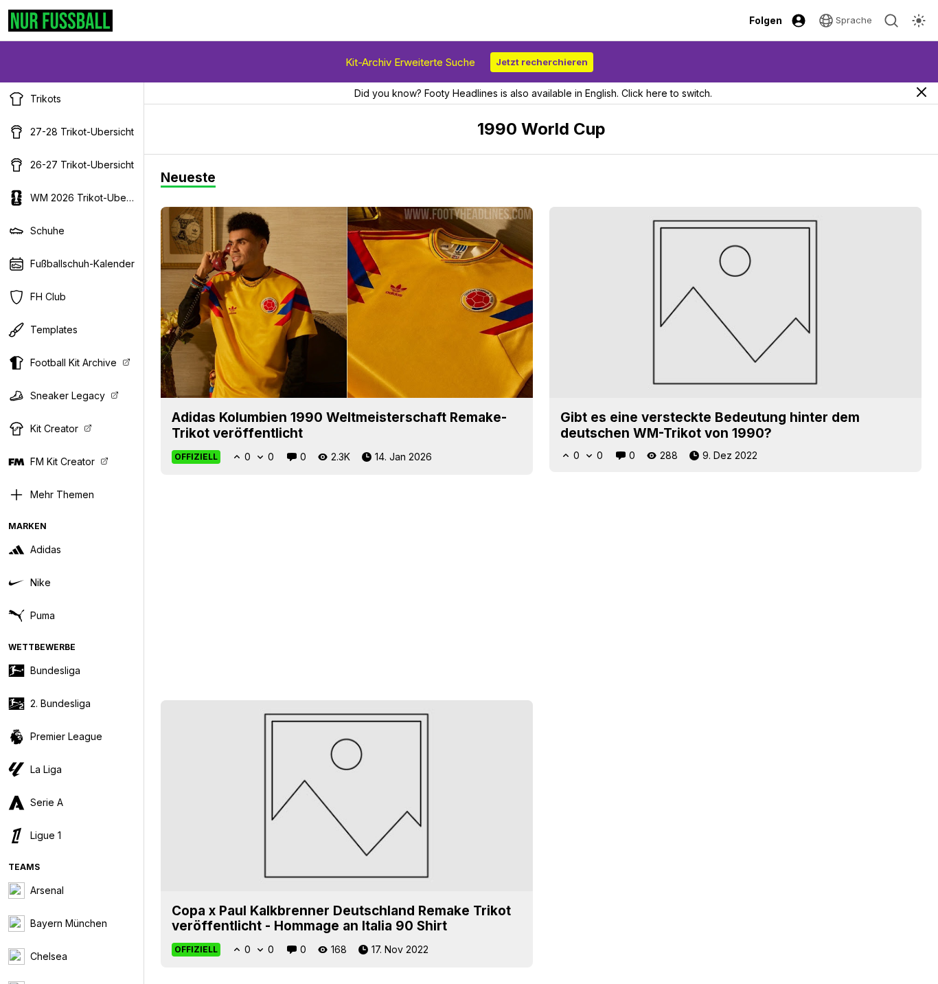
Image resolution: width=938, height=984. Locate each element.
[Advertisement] (541, 587)
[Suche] (891, 21)
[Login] (799, 21)
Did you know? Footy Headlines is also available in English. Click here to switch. (533, 93)
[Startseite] (60, 21)
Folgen (765, 20)
